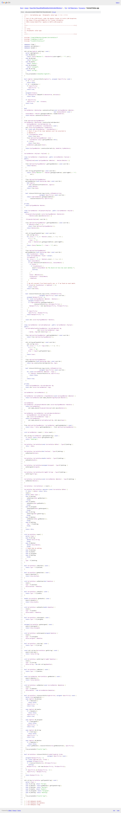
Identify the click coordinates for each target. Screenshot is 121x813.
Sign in (117, 2)
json (118, 810)
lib (66, 8)
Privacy (14, 810)
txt (114, 810)
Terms (19, 810)
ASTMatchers (73, 8)
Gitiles (10, 810)
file (54, 12)
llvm (21, 8)
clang (26, 8)
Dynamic (82, 8)
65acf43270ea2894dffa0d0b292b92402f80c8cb (46, 8)
